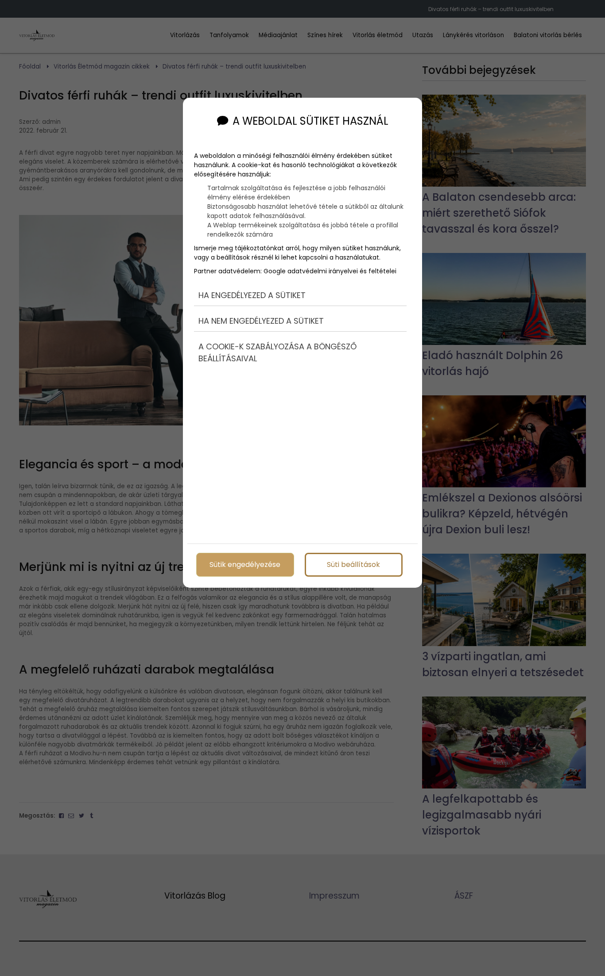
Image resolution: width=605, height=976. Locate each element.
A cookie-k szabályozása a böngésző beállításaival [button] (277, 352)
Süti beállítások (353, 564)
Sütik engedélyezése (244, 564)
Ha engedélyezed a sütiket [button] (252, 295)
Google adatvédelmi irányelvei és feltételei (330, 271)
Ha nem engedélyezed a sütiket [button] (261, 320)
